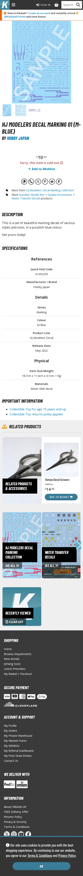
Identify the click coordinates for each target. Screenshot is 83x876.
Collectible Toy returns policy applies (36, 414)
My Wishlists (11, 745)
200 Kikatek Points (15, 16)
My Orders (10, 730)
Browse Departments (17, 654)
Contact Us (11, 761)
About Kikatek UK (15, 807)
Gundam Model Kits (31, 195)
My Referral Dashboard (18, 751)
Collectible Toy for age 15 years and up (38, 409)
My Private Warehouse (18, 735)
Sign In (45, 5)
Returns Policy (13, 817)
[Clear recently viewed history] (22, 606)
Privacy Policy (67, 855)
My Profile (10, 725)
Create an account (39, 13)
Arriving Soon (12, 664)
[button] (78, 545)
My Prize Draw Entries (18, 756)
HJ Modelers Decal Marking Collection (50, 190)
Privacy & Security (15, 822)
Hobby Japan (18, 138)
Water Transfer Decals (26, 198)
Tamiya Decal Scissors (57, 479)
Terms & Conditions (39, 855)
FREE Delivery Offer (16, 812)
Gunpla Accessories (60, 195)
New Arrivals (11, 659)
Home (8, 649)
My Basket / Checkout (18, 674)
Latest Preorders (14, 669)
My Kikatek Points (15, 740)
